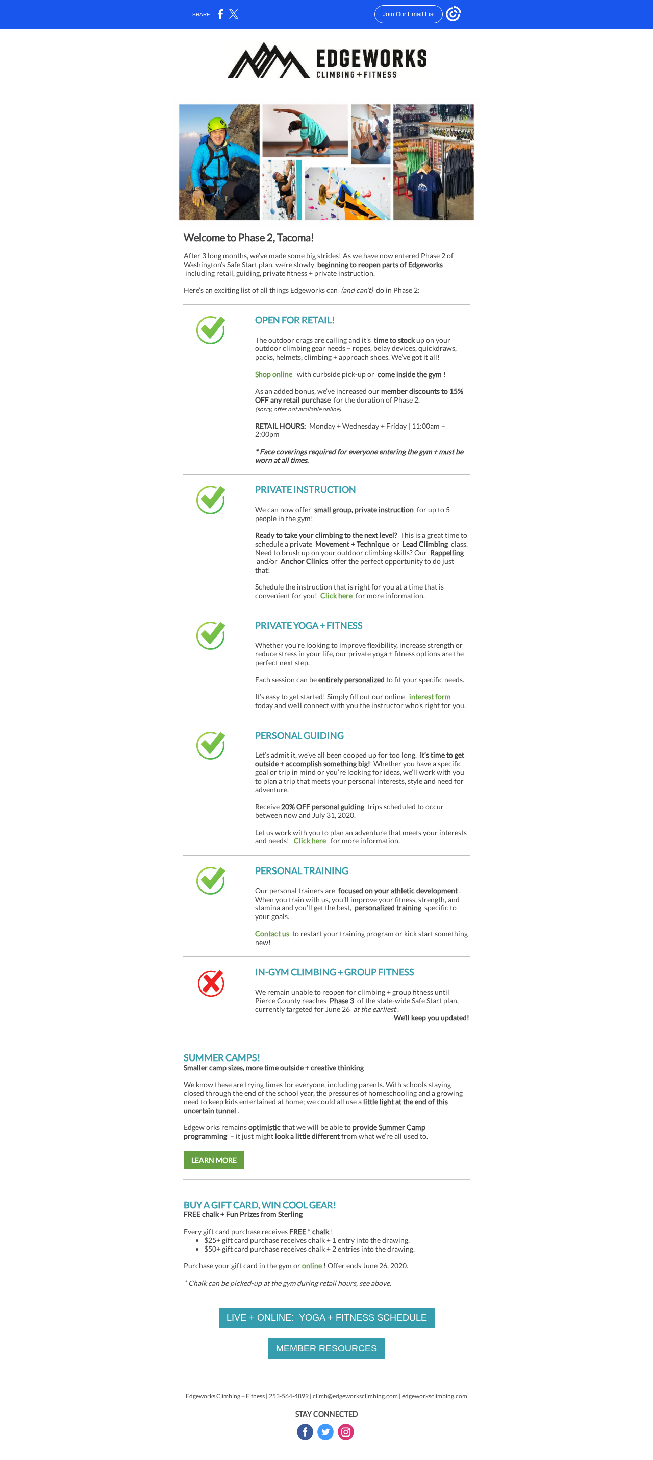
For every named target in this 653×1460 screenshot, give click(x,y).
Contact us (272, 933)
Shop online (273, 374)
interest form (430, 696)
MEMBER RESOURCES (326, 1348)
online (312, 1265)
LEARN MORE (214, 1160)
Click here (336, 595)
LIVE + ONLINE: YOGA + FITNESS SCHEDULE (327, 1317)
